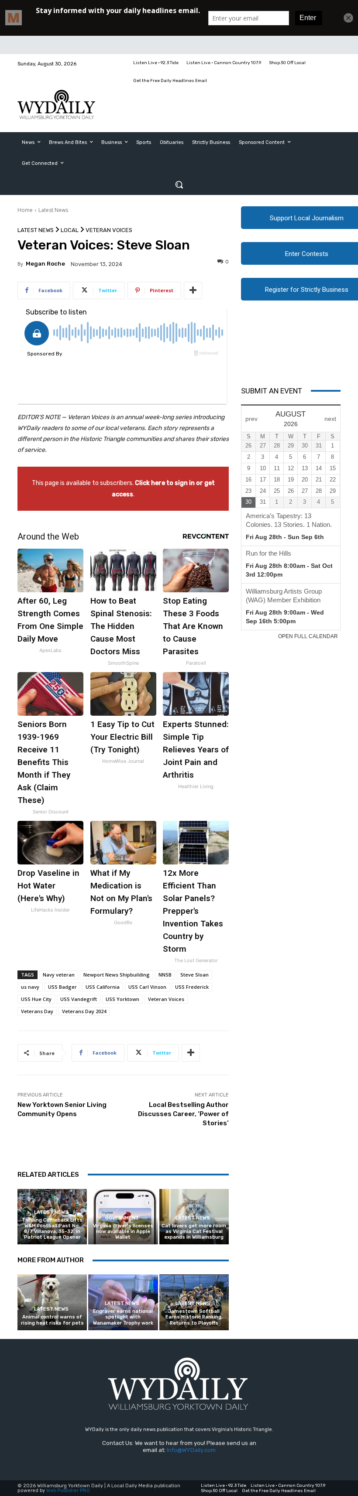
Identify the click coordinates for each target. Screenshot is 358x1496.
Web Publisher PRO (68, 1490)
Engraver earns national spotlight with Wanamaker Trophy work (123, 1316)
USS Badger (62, 987)
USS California (103, 987)
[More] (193, 290)
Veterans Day (37, 1011)
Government (122, 1218)
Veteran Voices (109, 230)
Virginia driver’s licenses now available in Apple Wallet (123, 1231)
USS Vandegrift (78, 999)
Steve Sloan (194, 974)
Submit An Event (271, 390)
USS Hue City (36, 999)
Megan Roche (45, 263)
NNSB (165, 974)
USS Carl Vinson (147, 987)
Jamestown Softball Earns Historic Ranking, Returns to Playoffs (194, 1316)
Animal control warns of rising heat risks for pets (52, 1319)
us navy (30, 987)
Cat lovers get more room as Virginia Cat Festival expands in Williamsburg (194, 1231)
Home (25, 210)
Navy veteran (59, 974)
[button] (179, 184)
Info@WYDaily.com (191, 1450)
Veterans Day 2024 (84, 1011)
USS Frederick (192, 987)
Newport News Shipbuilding (116, 974)
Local (70, 230)
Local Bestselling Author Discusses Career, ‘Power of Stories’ (183, 1114)
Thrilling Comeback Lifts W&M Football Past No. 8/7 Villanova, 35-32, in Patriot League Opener (52, 1228)
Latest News (53, 210)
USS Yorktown (122, 999)
